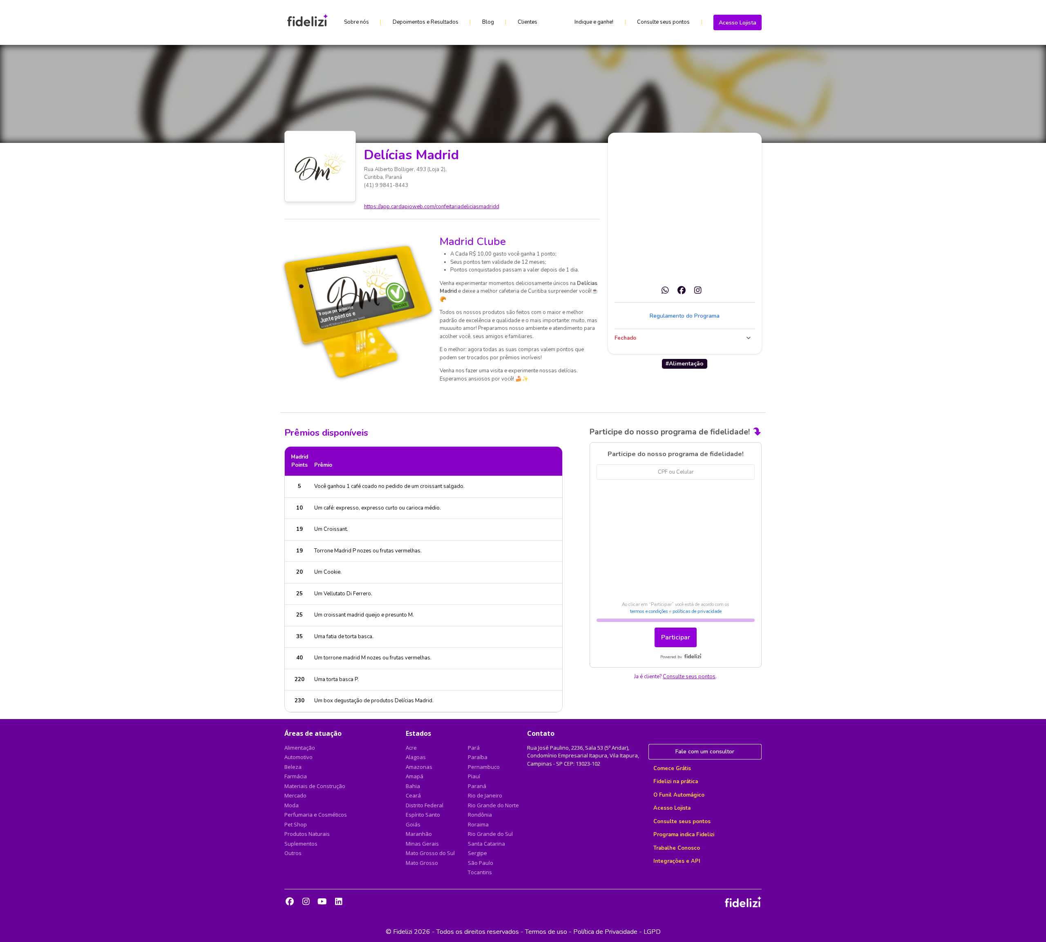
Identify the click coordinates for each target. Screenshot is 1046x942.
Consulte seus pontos (663, 22)
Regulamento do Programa (685, 316)
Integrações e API (676, 861)
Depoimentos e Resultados (425, 22)
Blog (488, 22)
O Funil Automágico (678, 795)
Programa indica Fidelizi (683, 834)
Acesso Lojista (737, 23)
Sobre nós (356, 22)
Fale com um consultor (704, 751)
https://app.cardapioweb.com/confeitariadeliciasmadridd (431, 206)
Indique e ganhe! (593, 22)
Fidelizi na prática (675, 781)
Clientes (527, 22)
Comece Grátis (672, 768)
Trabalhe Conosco (676, 848)
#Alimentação (685, 363)
